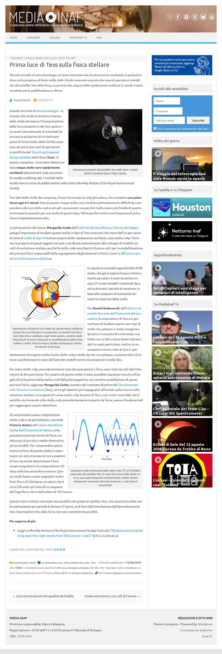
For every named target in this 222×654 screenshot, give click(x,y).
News (32, 562)
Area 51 (207, 636)
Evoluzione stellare (76, 562)
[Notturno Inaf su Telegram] (182, 242)
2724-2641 (24, 636)
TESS (93, 562)
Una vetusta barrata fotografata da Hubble (43, 596)
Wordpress (205, 624)
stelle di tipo (34, 238)
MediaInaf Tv (78, 37)
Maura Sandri (22, 100)
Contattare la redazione (196, 630)
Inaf (99, 37)
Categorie (33, 37)
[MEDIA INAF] (46, 22)
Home (13, 37)
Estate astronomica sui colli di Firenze (112, 596)
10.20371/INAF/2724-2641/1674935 (122, 573)
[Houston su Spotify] (182, 219)
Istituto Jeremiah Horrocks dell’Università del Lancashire (114, 313)
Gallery (54, 37)
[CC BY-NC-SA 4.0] (59, 549)
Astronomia (20, 562)
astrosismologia (47, 111)
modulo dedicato (82, 573)
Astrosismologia (52, 562)
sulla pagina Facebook (75, 567)
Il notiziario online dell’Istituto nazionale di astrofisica (46, 25)
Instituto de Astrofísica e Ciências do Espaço (108, 227)
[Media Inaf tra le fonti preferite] (182, 76)
